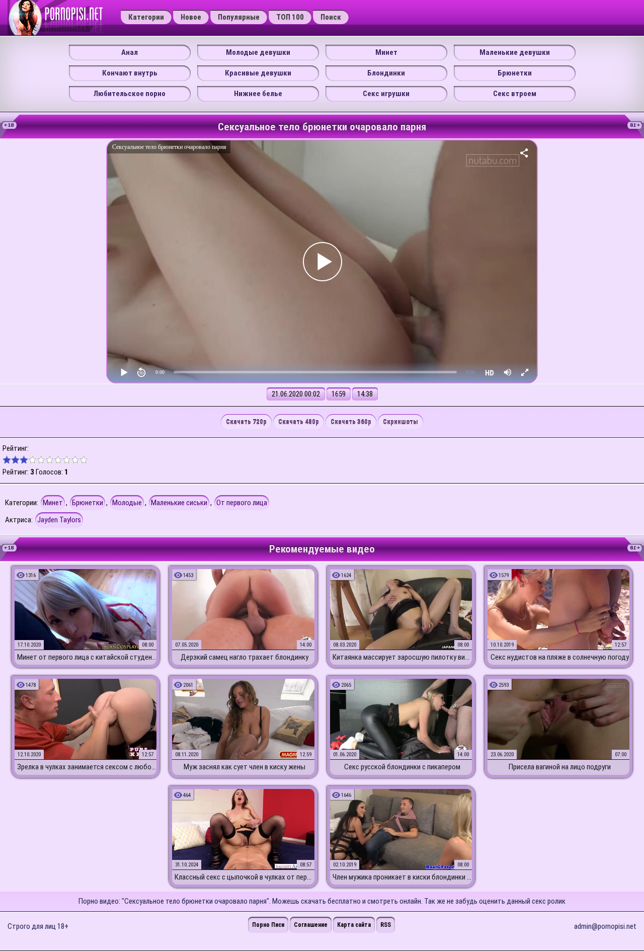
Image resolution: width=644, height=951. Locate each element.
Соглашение (311, 924)
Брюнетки (515, 72)
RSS (385, 924)
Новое (191, 17)
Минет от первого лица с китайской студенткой (86, 657)
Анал (129, 52)
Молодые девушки (258, 52)
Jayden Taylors (59, 519)
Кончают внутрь (129, 72)
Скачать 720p (246, 422)
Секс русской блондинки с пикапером (402, 766)
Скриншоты (400, 422)
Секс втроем (514, 93)
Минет (386, 52)
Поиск (330, 17)
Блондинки (386, 72)
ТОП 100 (290, 17)
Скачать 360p (351, 422)
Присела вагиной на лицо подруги (560, 766)
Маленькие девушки (514, 52)
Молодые (127, 502)
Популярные (239, 17)
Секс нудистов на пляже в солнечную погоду (560, 657)
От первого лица (241, 502)
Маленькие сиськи (179, 502)
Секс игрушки (386, 93)
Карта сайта (354, 924)
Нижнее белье (258, 93)
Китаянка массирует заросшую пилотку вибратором (402, 657)
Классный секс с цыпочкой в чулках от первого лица (244, 877)
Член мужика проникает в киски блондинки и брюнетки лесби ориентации (402, 877)
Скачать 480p (298, 422)
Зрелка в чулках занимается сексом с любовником (86, 766)
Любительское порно (130, 93)
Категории (146, 17)
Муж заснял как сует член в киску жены (244, 766)
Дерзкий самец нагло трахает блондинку (244, 657)
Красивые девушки (258, 72)
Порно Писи (268, 924)
